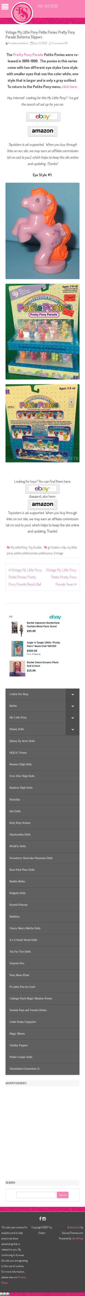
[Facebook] (40, 1218)
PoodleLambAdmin (18, 43)
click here (69, 86)
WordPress (77, 1238)
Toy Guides (35, 547)
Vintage (58, 553)
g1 (49, 547)
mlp (63, 547)
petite (17, 553)
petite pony (46, 553)
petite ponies (30, 553)
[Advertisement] (42, 1131)
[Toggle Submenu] (72, 694)
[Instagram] (44, 1218)
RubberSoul (73, 1227)
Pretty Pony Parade (28, 54)
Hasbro (55, 547)
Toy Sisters (47, 6)
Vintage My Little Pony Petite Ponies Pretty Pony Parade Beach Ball (25, 577)
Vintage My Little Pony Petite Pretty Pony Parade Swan (61, 577)
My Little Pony (19, 547)
